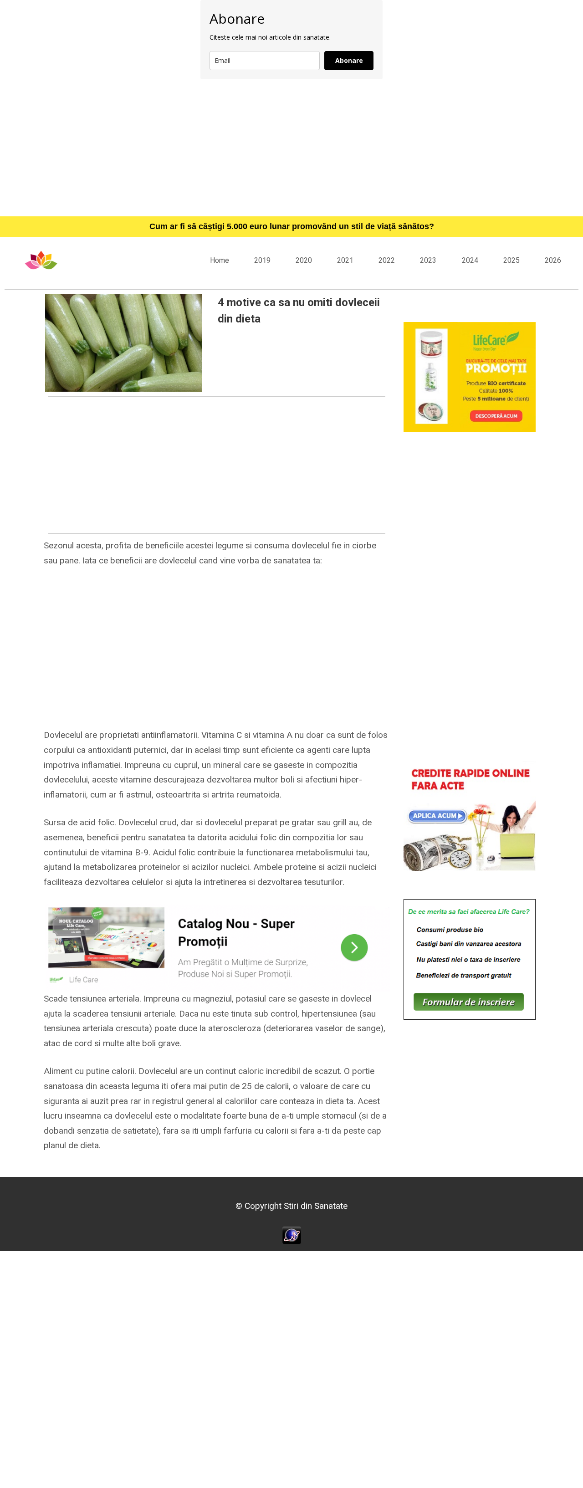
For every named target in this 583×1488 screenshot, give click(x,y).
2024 (470, 260)
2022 (386, 260)
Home (219, 260)
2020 (304, 260)
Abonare (349, 60)
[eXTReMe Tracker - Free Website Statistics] (291, 1234)
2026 (553, 260)
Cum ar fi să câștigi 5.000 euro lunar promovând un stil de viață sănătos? (291, 226)
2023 (428, 260)
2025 (511, 260)
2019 (262, 260)
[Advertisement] (291, 147)
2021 (345, 260)
